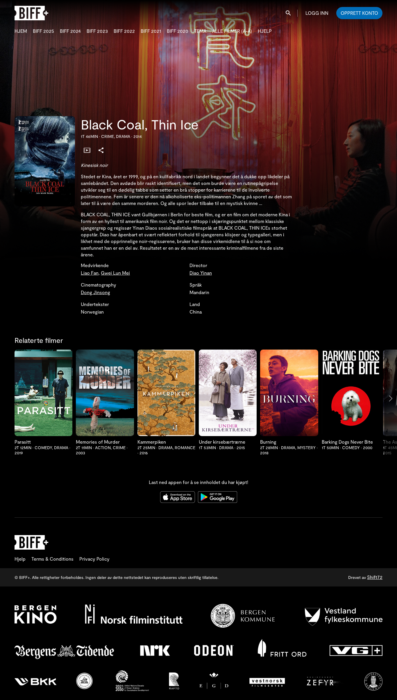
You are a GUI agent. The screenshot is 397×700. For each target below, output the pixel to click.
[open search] (288, 13)
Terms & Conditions (52, 559)
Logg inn (316, 13)
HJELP (265, 31)
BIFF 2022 (124, 31)
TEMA (200, 31)
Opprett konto (359, 13)
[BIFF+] (31, 542)
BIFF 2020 (177, 31)
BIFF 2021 (151, 31)
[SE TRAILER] (87, 150)
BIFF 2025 (43, 31)
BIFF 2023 (97, 31)
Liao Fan (90, 273)
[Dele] (101, 150)
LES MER (43, 394)
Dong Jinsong (95, 292)
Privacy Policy (94, 559)
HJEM (21, 31)
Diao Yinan (200, 273)
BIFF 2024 (70, 31)
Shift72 (374, 577)
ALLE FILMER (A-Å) (232, 31)
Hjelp (20, 559)
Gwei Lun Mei (115, 273)
